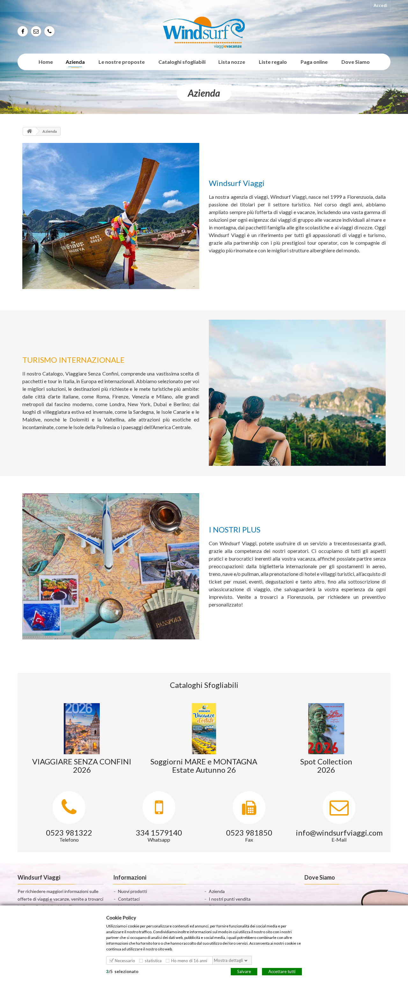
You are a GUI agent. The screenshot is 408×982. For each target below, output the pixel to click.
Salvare (244, 971)
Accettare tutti (281, 971)
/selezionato (122, 971)
